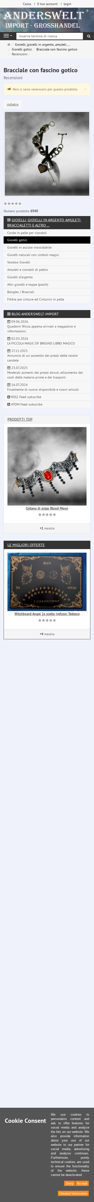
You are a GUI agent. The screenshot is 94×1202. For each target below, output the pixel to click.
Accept (82, 1183)
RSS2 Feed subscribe (25, 397)
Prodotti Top (20, 419)
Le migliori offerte (26, 544)
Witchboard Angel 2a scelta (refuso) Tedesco (47, 614)
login (67, 4)
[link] (13, 204)
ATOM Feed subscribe (26, 404)
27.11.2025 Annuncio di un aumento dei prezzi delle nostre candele (42, 355)
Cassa (27, 4)
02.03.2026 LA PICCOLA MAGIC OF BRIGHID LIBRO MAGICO (41, 340)
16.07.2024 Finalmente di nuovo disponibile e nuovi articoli (43, 387)
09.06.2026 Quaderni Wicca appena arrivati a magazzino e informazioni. (41, 326)
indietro (13, 104)
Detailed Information (73, 1193)
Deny (70, 1183)
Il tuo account (47, 4)
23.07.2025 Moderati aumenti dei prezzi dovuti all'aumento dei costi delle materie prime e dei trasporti (45, 372)
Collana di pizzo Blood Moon (47, 508)
